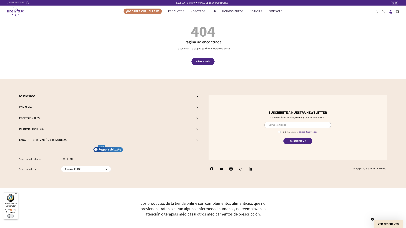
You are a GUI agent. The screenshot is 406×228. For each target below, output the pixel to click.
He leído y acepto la (300, 132)
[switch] (10, 216)
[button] (397, 11)
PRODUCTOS (176, 11)
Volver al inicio (203, 61)
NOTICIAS (256, 11)
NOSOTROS (198, 11)
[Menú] (16, 194)
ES (64, 159)
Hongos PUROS (232, 11)
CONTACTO (275, 11)
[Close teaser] (372, 219)
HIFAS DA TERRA (377, 168)
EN (71, 159)
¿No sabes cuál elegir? (143, 11)
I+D (214, 11)
